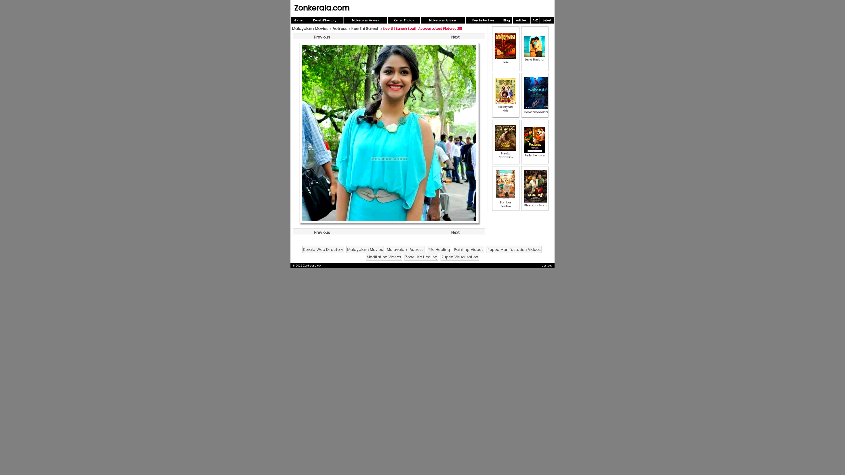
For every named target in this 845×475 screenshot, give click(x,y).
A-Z (535, 20)
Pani (506, 62)
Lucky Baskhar (534, 59)
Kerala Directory (324, 20)
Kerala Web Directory (323, 249)
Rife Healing (439, 249)
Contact (547, 265)
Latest (547, 20)
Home (298, 20)
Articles (521, 20)
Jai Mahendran (534, 155)
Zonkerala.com (322, 7)
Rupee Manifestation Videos (514, 249)
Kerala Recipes (483, 20)
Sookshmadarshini (537, 112)
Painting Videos (468, 249)
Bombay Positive (506, 204)
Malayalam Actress (443, 20)
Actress (339, 28)
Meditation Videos (384, 257)
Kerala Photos (404, 20)
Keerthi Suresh (365, 28)
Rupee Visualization (459, 257)
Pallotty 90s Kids (505, 108)
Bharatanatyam (535, 205)
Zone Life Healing (421, 257)
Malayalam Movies (365, 20)
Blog (506, 20)
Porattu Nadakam (506, 155)
